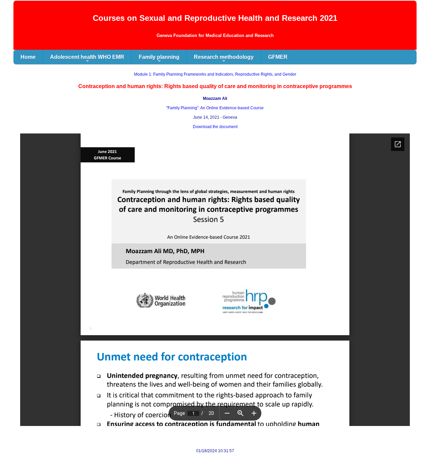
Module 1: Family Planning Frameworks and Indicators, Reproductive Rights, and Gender (215, 74)
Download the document (215, 126)
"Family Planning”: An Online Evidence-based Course (215, 108)
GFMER (278, 57)
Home (28, 57)
